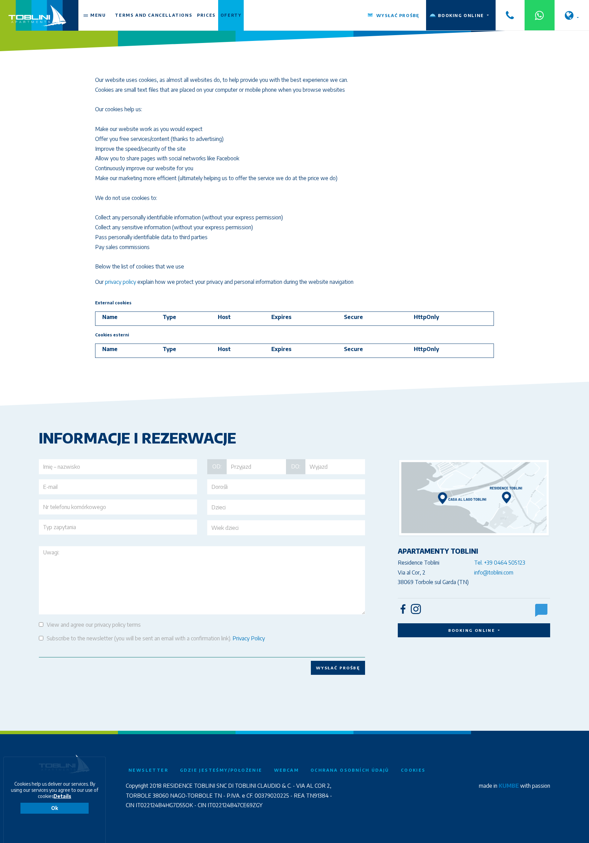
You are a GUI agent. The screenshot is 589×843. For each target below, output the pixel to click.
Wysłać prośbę (338, 667)
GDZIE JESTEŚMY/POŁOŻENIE (221, 770)
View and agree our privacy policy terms (94, 624)
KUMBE (509, 785)
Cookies (413, 770)
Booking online (472, 630)
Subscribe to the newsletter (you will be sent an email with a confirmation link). (156, 638)
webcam (286, 770)
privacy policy (120, 281)
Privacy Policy (248, 638)
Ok (54, 808)
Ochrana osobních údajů (350, 770)
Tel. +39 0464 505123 (499, 562)
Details (62, 796)
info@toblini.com (493, 572)
